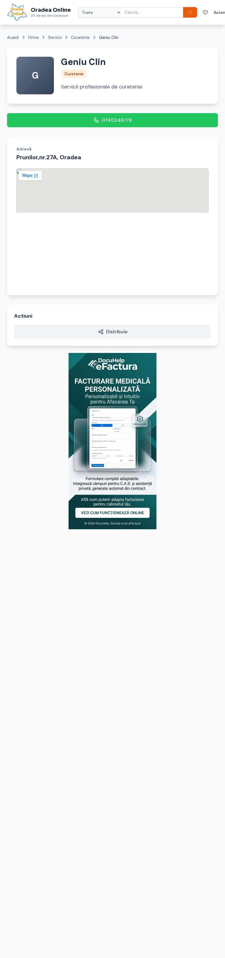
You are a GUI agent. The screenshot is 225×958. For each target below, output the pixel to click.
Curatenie (80, 37)
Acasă (13, 37)
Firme (33, 37)
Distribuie (116, 332)
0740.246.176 (117, 120)
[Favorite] (205, 12)
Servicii (55, 37)
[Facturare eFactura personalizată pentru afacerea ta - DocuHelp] (112, 441)
